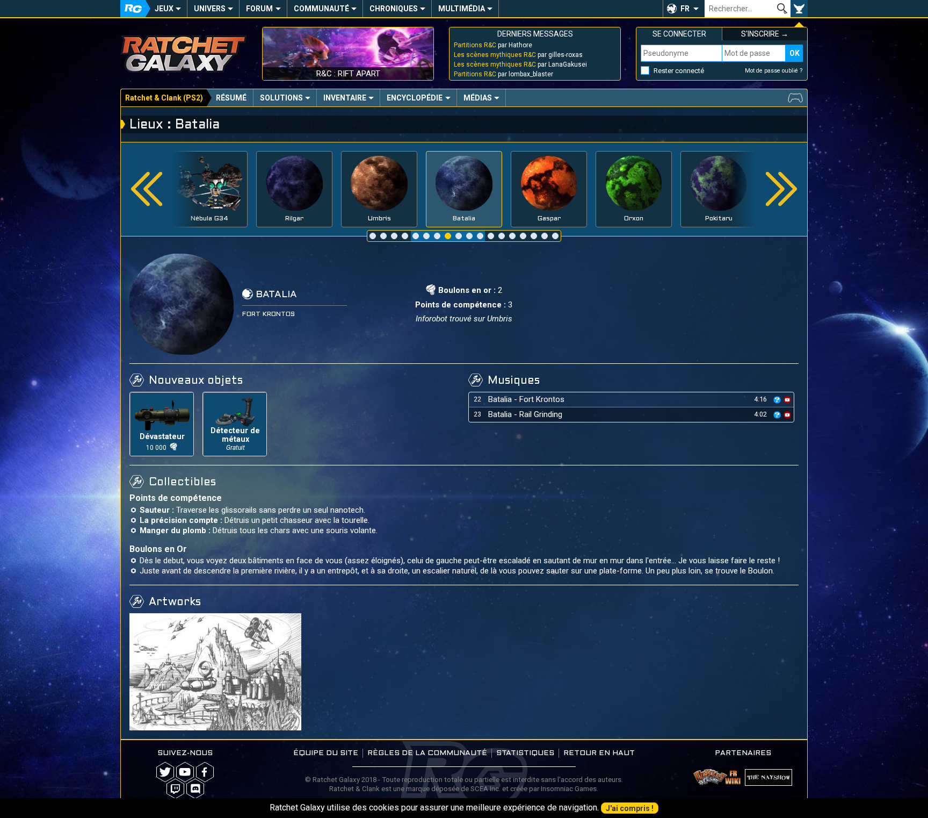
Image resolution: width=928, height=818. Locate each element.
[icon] (777, 400)
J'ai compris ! (630, 808)
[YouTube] (185, 772)
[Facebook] (205, 772)
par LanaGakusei (520, 64)
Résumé (231, 98)
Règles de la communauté (427, 753)
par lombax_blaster (503, 74)
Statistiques (525, 753)
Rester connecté (679, 71)
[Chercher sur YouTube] (787, 399)
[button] (684, 8)
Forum (259, 8)
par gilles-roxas (518, 55)
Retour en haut (599, 753)
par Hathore (493, 45)
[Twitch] (175, 789)
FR (685, 8)
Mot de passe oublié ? (774, 70)
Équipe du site (325, 753)
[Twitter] (165, 772)
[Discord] (195, 789)
